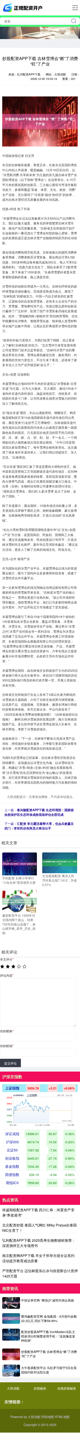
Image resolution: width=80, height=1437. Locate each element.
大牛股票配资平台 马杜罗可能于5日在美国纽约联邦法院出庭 (49, 1370)
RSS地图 (47, 1416)
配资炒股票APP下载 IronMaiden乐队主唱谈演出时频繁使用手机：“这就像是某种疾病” (48, 1336)
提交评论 (10, 1063)
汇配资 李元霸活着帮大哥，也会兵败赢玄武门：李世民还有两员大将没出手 (39, 825)
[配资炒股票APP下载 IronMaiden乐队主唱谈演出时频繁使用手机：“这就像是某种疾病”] (11, 1336)
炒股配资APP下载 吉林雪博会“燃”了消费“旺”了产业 (49, 1353)
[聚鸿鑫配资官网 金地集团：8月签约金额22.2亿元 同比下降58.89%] (11, 1318)
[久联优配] (23, 7)
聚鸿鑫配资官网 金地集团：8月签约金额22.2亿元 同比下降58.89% (49, 1318)
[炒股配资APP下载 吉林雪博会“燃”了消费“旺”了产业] (11, 1354)
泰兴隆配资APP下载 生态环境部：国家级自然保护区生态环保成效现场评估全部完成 (39, 812)
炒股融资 (40, 1388)
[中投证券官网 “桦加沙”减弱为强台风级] (11, 1303)
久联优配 (13, 1388)
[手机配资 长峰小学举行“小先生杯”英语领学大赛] (19, 863)
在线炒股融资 (66, 1388)
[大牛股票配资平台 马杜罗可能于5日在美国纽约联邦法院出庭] (11, 1370)
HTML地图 (62, 1416)
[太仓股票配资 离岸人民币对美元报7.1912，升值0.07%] (59, 862)
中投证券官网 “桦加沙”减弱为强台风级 (47, 1300)
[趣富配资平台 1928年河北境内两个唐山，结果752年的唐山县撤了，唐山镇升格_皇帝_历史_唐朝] (19, 901)
